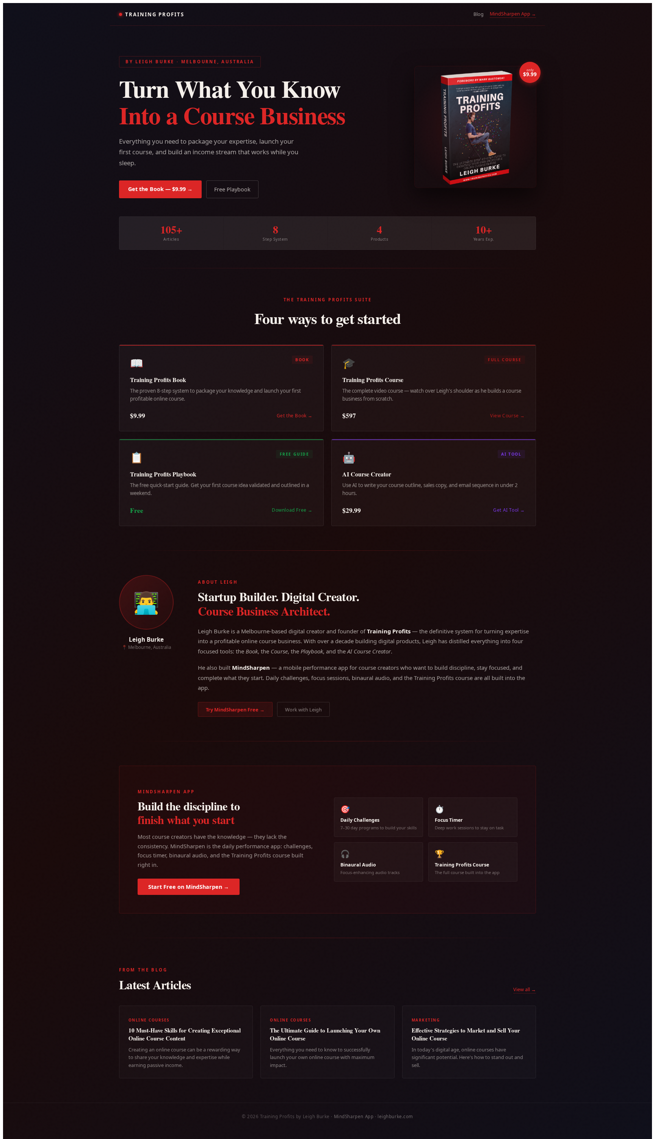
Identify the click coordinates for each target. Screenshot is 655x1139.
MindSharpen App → (513, 14)
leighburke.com (395, 1116)
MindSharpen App (354, 1116)
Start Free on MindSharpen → (188, 886)
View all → (524, 989)
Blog (478, 14)
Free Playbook (232, 189)
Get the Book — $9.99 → (160, 189)
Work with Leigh (303, 709)
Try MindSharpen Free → (235, 709)
